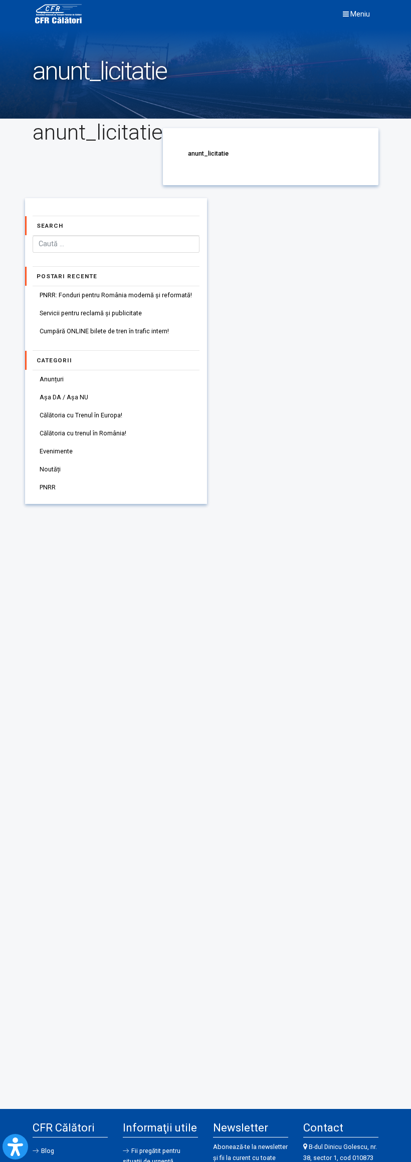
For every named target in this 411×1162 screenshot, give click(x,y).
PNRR (48, 487)
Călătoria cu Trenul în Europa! (81, 415)
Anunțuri (52, 379)
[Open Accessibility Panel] (15, 1146)
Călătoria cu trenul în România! (83, 433)
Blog (47, 1150)
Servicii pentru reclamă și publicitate (91, 313)
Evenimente (56, 451)
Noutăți (50, 469)
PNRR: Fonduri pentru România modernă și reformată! (116, 295)
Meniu (359, 14)
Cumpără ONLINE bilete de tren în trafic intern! (104, 331)
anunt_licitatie (208, 153)
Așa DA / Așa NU (64, 397)
